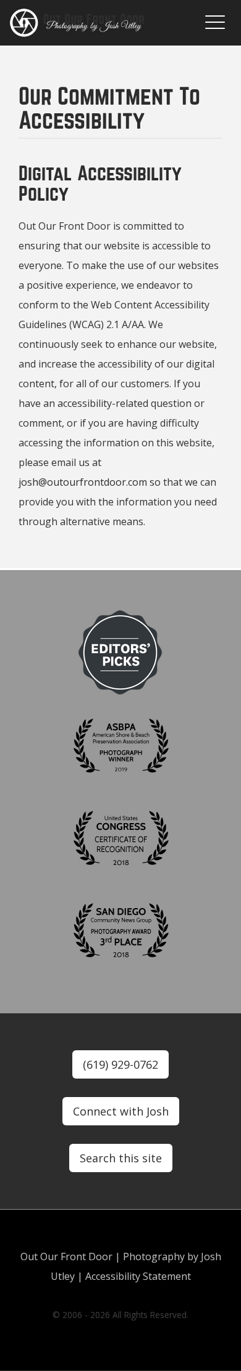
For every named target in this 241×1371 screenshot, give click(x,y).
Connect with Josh (121, 1111)
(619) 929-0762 (120, 1064)
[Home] (96, 23)
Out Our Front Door (66, 1256)
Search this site (121, 1158)
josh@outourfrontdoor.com (83, 482)
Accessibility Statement (138, 1276)
